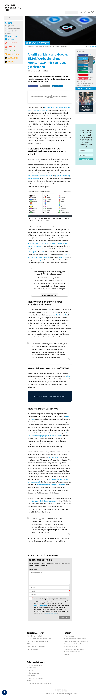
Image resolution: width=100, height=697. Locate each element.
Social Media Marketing (43, 46)
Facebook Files (54, 457)
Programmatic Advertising (36, 646)
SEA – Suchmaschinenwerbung (38, 641)
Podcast (67, 654)
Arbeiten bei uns (33, 673)
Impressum (31, 676)
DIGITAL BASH (13, 58)
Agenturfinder (69, 636)
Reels (67, 416)
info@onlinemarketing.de (40, 605)
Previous (78, 101)
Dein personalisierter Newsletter (75, 639)
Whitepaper (12, 36)
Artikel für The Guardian (59, 315)
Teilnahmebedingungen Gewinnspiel (40, 683)
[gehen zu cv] (94, 63)
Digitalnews (10, 26)
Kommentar (33, 570)
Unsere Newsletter (13, 31)
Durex (43, 252)
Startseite (31, 46)
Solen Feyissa (91, 46)
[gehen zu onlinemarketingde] (81, 13)
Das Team (31, 670)
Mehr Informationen (49, 295)
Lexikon (9, 34)
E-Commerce (32, 644)
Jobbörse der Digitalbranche (74, 649)
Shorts (33, 419)
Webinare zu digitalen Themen (75, 644)
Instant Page (63, 257)
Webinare (11, 39)
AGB (29, 681)
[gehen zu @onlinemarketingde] (85, 13)
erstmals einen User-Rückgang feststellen (51, 485)
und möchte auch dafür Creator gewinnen (42, 501)
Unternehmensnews (13, 28)
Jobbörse (11, 47)
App (36, 159)
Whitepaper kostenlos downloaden (76, 641)
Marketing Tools (33, 649)
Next (93, 101)
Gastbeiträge (32, 668)
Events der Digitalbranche (73, 652)
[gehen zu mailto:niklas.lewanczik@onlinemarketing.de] (94, 58)
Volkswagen (32, 252)
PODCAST (11, 62)
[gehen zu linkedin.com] (89, 13)
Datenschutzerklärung (51, 613)
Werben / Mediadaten (35, 665)
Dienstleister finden (71, 646)
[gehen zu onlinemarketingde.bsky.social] (92, 13)
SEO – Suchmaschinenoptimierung (39, 639)
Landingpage (37, 260)
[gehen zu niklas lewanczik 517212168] (94, 61)
